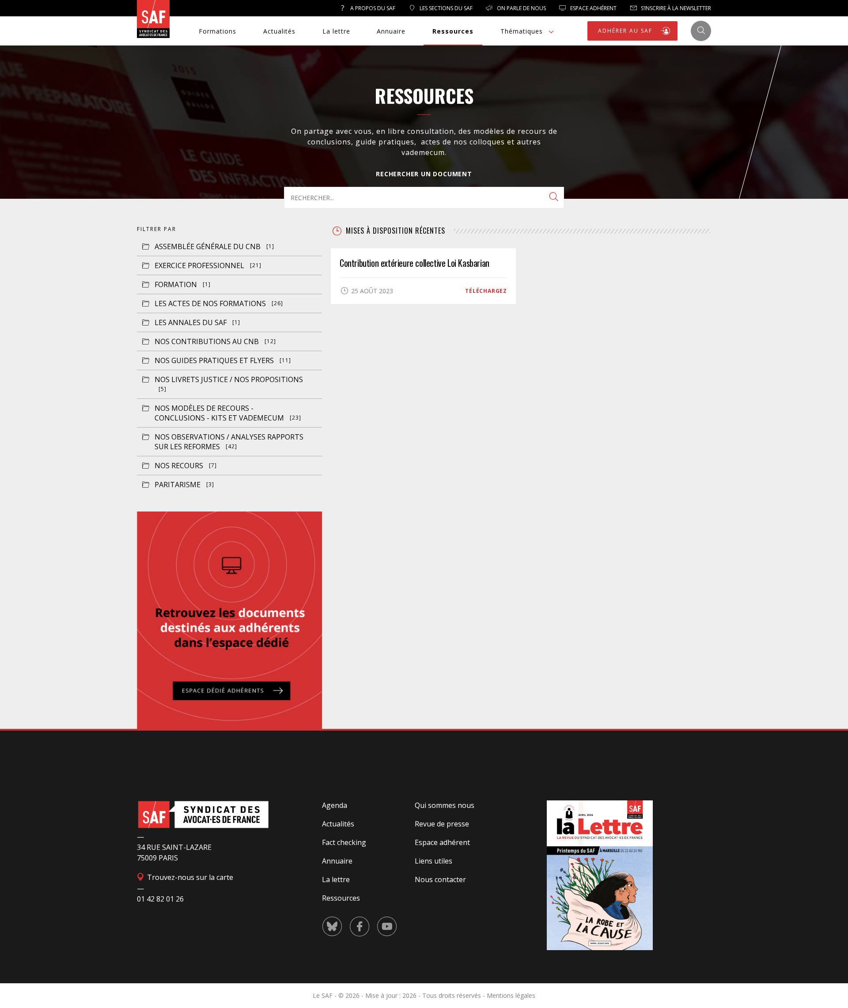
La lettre (336, 31)
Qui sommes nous (444, 805)
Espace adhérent (442, 842)
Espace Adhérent (593, 8)
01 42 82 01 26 (160, 899)
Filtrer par (156, 229)
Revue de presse (442, 824)
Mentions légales (511, 995)
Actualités (279, 31)
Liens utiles (433, 861)
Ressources (452, 31)
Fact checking (344, 842)
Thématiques (521, 31)
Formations (217, 31)
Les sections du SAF (445, 8)
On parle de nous (521, 8)
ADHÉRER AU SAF (626, 30)
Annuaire (391, 31)
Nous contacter (440, 879)
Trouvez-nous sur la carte (189, 877)
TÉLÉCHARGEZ (486, 291)
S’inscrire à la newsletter (675, 8)
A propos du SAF (372, 8)
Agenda (334, 805)
